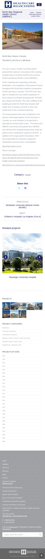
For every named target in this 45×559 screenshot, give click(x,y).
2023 (3, 362)
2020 (3, 373)
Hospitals (28, 175)
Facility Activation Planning (12, 498)
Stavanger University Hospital (22, 277)
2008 (3, 414)
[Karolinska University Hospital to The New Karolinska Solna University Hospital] (22, 306)
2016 (3, 386)
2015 (3, 390)
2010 (3, 407)
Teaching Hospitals (9, 331)
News (4, 474)
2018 (3, 380)
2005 (3, 424)
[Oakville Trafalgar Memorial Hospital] (31, 306)
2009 (3, 410)
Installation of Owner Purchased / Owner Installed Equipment (21, 509)
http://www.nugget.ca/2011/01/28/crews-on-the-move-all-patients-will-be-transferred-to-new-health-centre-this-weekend (21, 158)
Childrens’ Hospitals (9, 334)
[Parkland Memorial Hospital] (14, 306)
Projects (5, 467)
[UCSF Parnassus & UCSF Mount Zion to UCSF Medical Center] (6, 314)
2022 (3, 366)
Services (5, 471)
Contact (5, 478)
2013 (3, 397)
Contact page (12, 527)
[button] (5, 257)
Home (4, 461)
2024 (3, 359)
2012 (3, 400)
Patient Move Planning (10, 494)
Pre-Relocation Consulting (12, 487)
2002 (3, 434)
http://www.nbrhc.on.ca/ (11, 146)
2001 (3, 438)
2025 (3, 356)
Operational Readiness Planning (14, 501)
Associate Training (9, 481)
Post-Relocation (8, 514)
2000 (3, 441)
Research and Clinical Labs (12, 341)
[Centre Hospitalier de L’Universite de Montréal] (6, 306)
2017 (3, 383)
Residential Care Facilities (11, 345)
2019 (3, 376)
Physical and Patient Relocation (13, 504)
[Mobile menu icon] (39, 4)
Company (5, 464)
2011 (3, 403)
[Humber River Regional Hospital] (39, 306)
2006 (3, 421)
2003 (3, 431)
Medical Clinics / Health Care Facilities (16, 338)
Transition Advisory (9, 491)
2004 (3, 427)
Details (22, 253)
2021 (3, 369)
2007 (3, 417)
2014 (3, 393)
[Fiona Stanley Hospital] (22, 314)
